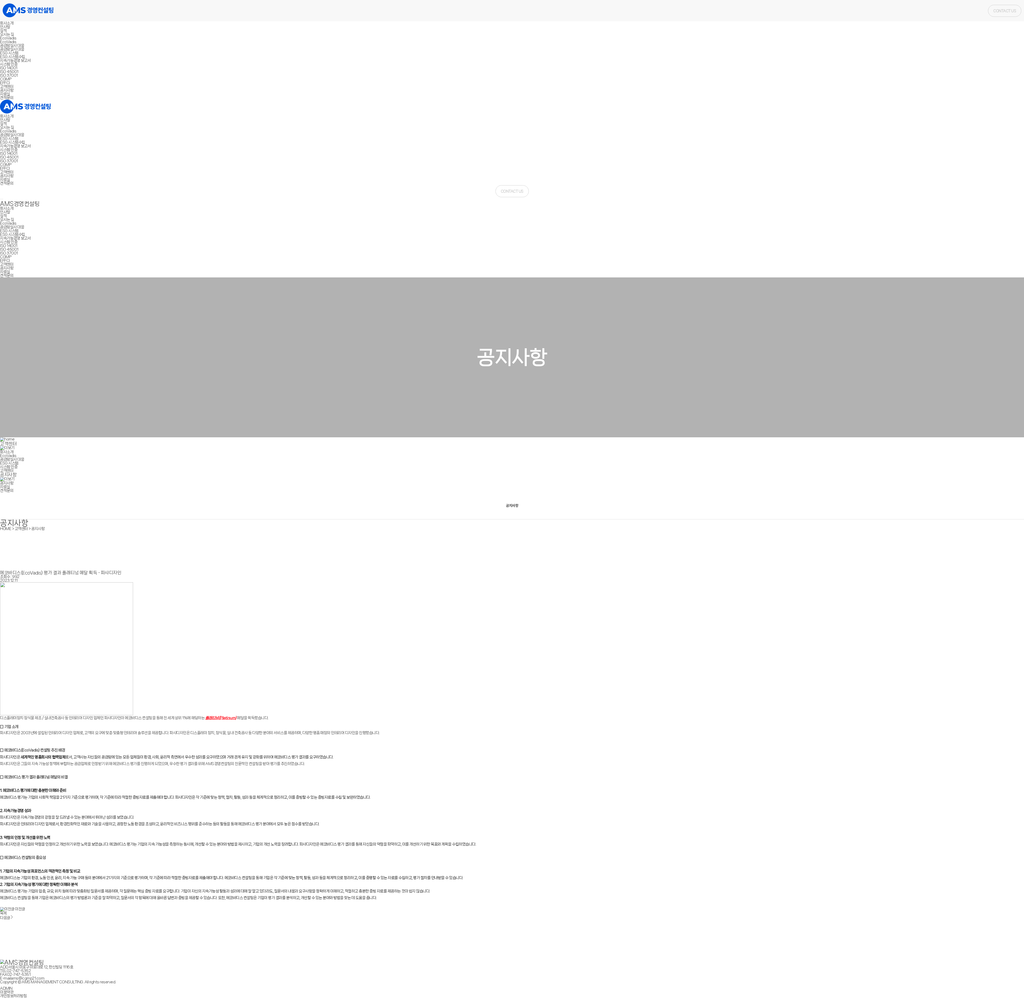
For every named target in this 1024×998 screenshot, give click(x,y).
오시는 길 (7, 34)
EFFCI (5, 83)
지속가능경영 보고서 (15, 60)
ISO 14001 (8, 68)
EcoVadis (8, 38)
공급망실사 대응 (12, 45)
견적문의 (6, 98)
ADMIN (6, 988)
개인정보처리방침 (13, 996)
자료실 (5, 94)
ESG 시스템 (9, 53)
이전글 (20, 909)
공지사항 (6, 90)
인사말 (5, 27)
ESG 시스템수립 (12, 57)
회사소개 (6, 23)
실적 (3, 31)
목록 (3, 913)
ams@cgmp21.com (27, 978)
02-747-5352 (19, 971)
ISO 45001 (9, 72)
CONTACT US (1004, 11)
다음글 (5, 918)
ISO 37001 (9, 75)
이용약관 (6, 992)
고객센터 (6, 86)
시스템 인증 (8, 64)
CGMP (5, 79)
